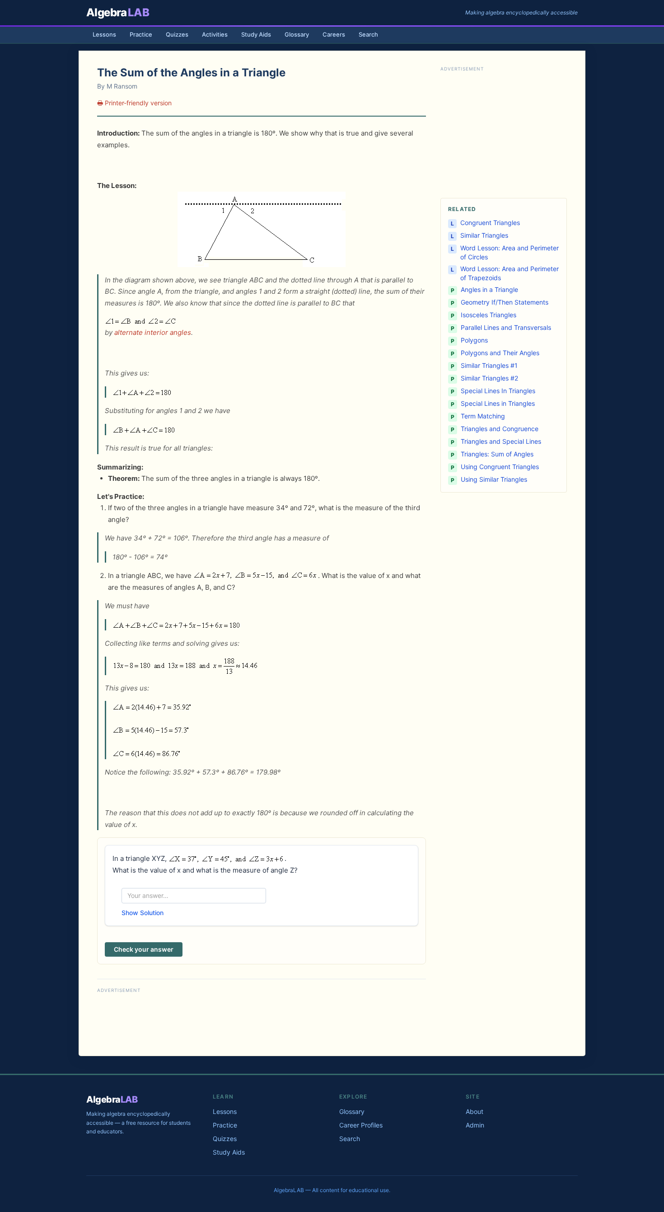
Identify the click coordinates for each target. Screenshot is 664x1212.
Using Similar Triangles (494, 479)
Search (368, 34)
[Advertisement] (261, 1021)
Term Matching (483, 416)
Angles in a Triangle (489, 289)
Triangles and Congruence (499, 428)
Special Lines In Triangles (498, 391)
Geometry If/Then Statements (504, 302)
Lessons (104, 34)
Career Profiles (361, 1125)
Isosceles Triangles (488, 315)
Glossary (297, 34)
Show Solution (143, 912)
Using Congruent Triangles (500, 466)
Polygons (474, 340)
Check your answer (143, 949)
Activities (215, 34)
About (474, 1111)
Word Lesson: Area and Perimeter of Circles (509, 252)
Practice (141, 34)
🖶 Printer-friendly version (134, 103)
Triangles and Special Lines (501, 441)
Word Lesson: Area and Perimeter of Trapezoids (509, 273)
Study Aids (256, 34)
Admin (475, 1125)
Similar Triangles (484, 235)
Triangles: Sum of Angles (497, 454)
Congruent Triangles (490, 222)
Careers (334, 34)
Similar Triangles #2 (489, 378)
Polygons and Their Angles (500, 353)
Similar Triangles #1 (489, 365)
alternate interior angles (152, 332)
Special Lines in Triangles (498, 403)
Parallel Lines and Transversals (506, 327)
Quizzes (177, 34)
